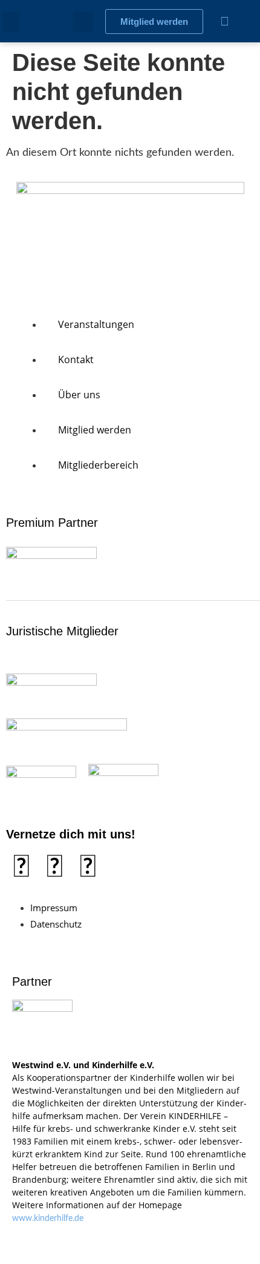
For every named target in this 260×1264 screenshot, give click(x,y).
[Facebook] (21, 867)
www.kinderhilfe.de (47, 1218)
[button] (10, 22)
